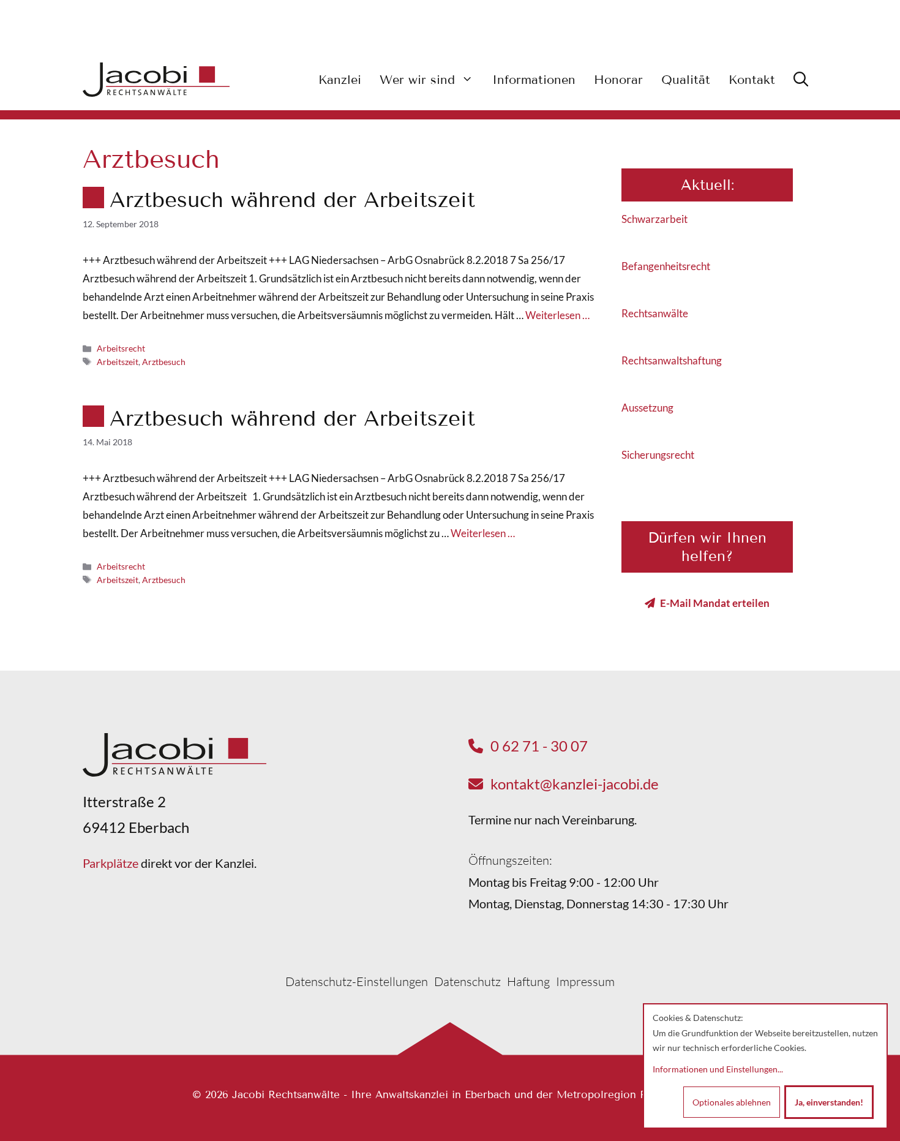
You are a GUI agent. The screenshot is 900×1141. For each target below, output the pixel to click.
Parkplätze (110, 863)
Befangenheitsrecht (665, 266)
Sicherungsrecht (657, 454)
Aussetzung (647, 407)
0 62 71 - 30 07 (539, 746)
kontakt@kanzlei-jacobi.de (574, 784)
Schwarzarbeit (654, 219)
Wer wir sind (417, 79)
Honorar (618, 79)
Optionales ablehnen (731, 1102)
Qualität (685, 79)
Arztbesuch (164, 361)
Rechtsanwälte (654, 313)
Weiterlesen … (557, 315)
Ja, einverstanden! (829, 1102)
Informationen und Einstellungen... (718, 1069)
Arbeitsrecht (121, 348)
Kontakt (752, 79)
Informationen (534, 79)
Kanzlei (339, 79)
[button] (800, 79)
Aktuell (706, 185)
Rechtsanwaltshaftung (671, 360)
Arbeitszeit (117, 361)
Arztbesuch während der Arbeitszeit (292, 200)
